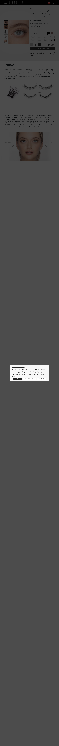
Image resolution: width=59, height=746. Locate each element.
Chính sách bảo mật (18, 367)
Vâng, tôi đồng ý (17, 379)
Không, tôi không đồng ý (29, 379)
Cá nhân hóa (41, 379)
